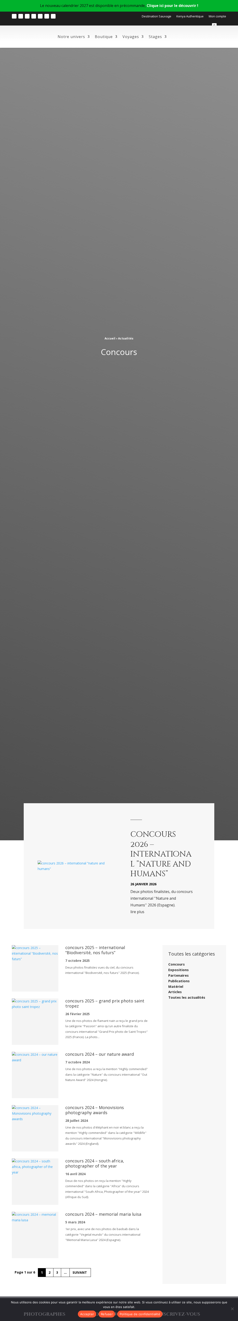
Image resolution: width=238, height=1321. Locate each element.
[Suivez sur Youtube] (33, 16)
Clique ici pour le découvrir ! (172, 5)
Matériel (175, 986)
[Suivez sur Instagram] (14, 16)
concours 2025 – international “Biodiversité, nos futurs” (95, 950)
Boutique (104, 36)
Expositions (178, 969)
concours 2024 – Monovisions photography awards (94, 1110)
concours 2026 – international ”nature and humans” (161, 854)
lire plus (137, 911)
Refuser (107, 1314)
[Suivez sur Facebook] (20, 16)
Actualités (125, 338)
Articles (175, 991)
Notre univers (71, 36)
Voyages (130, 36)
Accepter (87, 1314)
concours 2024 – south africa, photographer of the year (94, 1163)
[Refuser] (232, 1308)
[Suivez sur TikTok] (27, 16)
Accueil (110, 338)
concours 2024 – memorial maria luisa (103, 1214)
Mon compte (217, 16)
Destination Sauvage (156, 16)
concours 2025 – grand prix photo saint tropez (104, 1003)
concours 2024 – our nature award (99, 1054)
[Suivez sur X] (46, 16)
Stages (155, 36)
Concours (176, 964)
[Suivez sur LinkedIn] (40, 16)
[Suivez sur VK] (53, 16)
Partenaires (178, 975)
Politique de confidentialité (140, 1314)
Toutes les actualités (186, 997)
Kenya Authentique (190, 16)
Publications (179, 981)
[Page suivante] (80, 1272)
